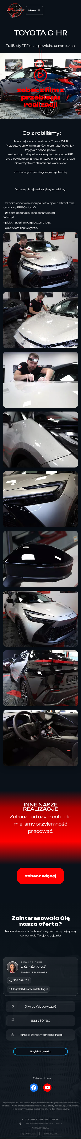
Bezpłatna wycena (28, 1134)
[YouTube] (47, 1087)
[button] (34, 10)
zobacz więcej (40, 875)
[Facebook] (34, 1087)
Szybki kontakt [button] (40, 1051)
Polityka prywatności (52, 1134)
